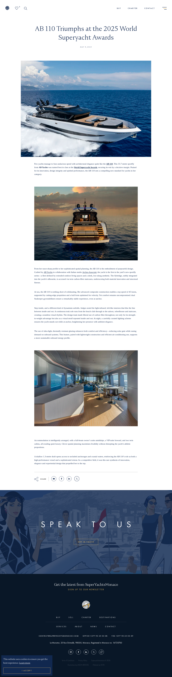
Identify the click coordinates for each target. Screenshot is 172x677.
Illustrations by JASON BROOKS (78, 665)
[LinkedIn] (86, 652)
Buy (119, 8)
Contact (149, 8)
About (79, 626)
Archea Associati (89, 272)
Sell (71, 617)
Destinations (107, 617)
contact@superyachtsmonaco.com (59, 636)
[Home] (7, 8)
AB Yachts (48, 272)
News (93, 626)
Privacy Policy (82, 660)
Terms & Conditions (68, 660)
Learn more (24, 663)
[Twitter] (94, 652)
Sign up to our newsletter (86, 589)
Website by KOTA (99, 665)
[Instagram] (71, 652)
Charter (133, 8)
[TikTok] (101, 652)
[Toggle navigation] (164, 8)
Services (61, 626)
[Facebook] (78, 652)
